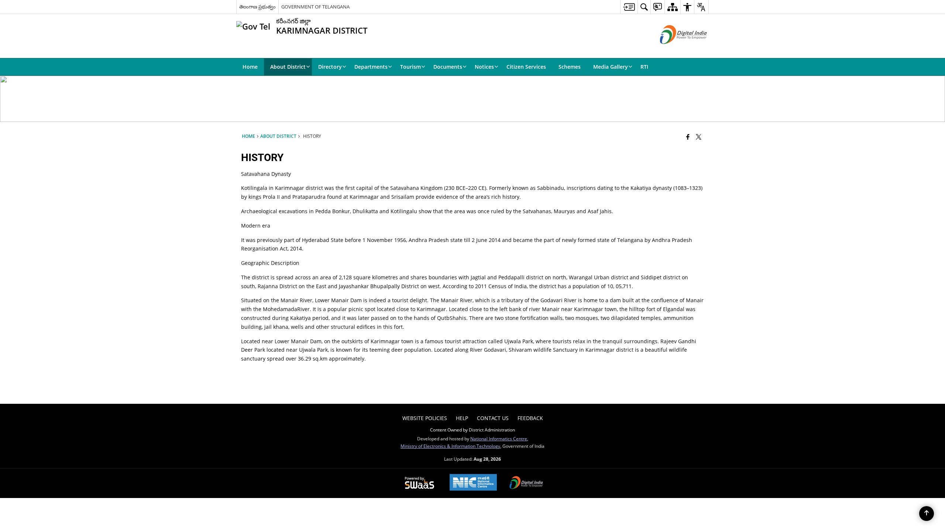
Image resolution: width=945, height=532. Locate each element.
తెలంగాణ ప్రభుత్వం (257, 6)
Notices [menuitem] (484, 66)
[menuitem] (629, 7)
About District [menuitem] (288, 66)
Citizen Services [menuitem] (526, 66)
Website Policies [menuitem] (424, 418)
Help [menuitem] (462, 418)
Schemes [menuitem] (570, 66)
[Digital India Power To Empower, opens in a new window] (526, 483)
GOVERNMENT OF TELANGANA (315, 6)
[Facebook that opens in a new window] (688, 137)
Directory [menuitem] (330, 66)
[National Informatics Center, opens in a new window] (473, 483)
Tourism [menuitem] (410, 66)
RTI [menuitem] (644, 66)
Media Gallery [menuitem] (610, 66)
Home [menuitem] (250, 66)
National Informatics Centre (498, 438)
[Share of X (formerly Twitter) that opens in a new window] (698, 137)
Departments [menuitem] (371, 66)
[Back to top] (926, 513)
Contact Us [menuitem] (493, 418)
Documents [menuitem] (447, 66)
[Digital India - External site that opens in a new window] (674, 50)
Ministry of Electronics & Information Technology (450, 446)
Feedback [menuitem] (530, 418)
